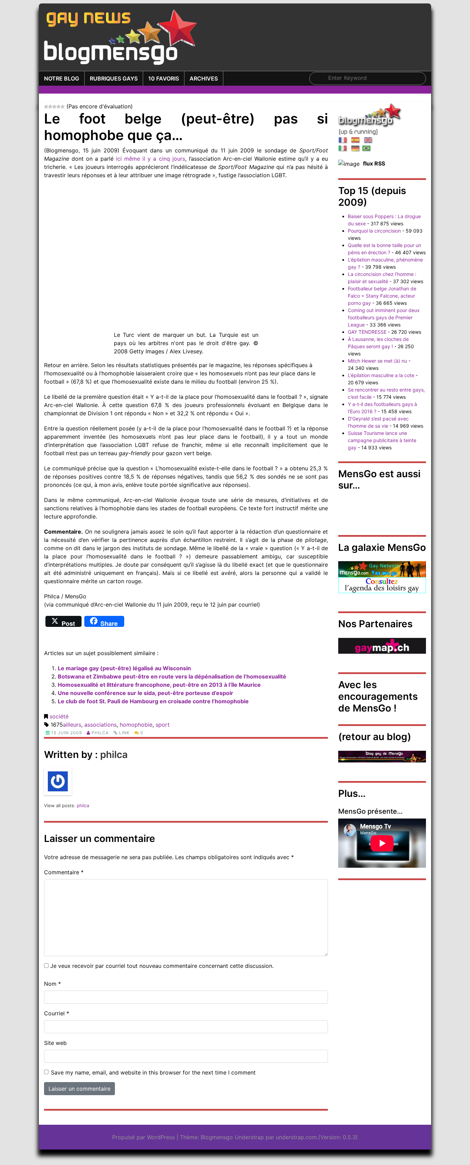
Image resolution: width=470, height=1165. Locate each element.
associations (100, 724)
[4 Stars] (58, 107)
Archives (204, 78)
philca (100, 732)
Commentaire (64, 872)
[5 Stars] (63, 107)
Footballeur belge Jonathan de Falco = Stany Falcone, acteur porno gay (382, 296)
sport (163, 724)
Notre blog (61, 78)
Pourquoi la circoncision (374, 231)
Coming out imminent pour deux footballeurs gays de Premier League (384, 317)
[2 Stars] (50, 107)
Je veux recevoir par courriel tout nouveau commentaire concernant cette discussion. (162, 965)
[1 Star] (46, 107)
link (124, 732)
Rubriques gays (114, 78)
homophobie (136, 724)
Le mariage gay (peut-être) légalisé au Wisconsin (124, 668)
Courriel (56, 1013)
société (59, 716)
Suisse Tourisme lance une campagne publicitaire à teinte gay (382, 440)
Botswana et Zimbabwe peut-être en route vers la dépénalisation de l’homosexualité (172, 676)
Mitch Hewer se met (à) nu (377, 361)
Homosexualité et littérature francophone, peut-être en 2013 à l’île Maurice (159, 684)
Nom (52, 983)
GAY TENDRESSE (367, 332)
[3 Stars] (54, 107)
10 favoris (163, 78)
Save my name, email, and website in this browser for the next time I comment (153, 1072)
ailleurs (72, 724)
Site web (55, 1042)
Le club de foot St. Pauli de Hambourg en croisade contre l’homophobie (153, 701)
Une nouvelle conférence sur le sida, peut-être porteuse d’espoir (145, 693)
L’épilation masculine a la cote (381, 375)
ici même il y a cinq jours (150, 158)
